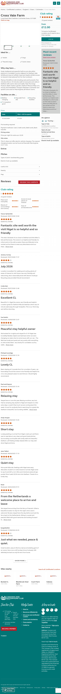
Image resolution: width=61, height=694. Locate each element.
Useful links (27, 605)
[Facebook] (43, 610)
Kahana (49, 582)
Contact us (26, 625)
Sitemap (43, 687)
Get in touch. (53, 641)
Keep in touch (48, 605)
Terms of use (22, 687)
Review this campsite (29, 182)
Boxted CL (4, 582)
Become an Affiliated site (30, 612)
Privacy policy (37, 687)
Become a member (9, 629)
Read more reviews (49, 57)
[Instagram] (47, 610)
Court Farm (35, 582)
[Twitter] (51, 610)
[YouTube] (56, 610)
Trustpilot (3, 635)
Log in (50, 39)
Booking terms (30, 687)
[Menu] (58, 3)
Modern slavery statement (52, 687)
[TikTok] (43, 613)
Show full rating (7, 221)
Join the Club (7, 605)
